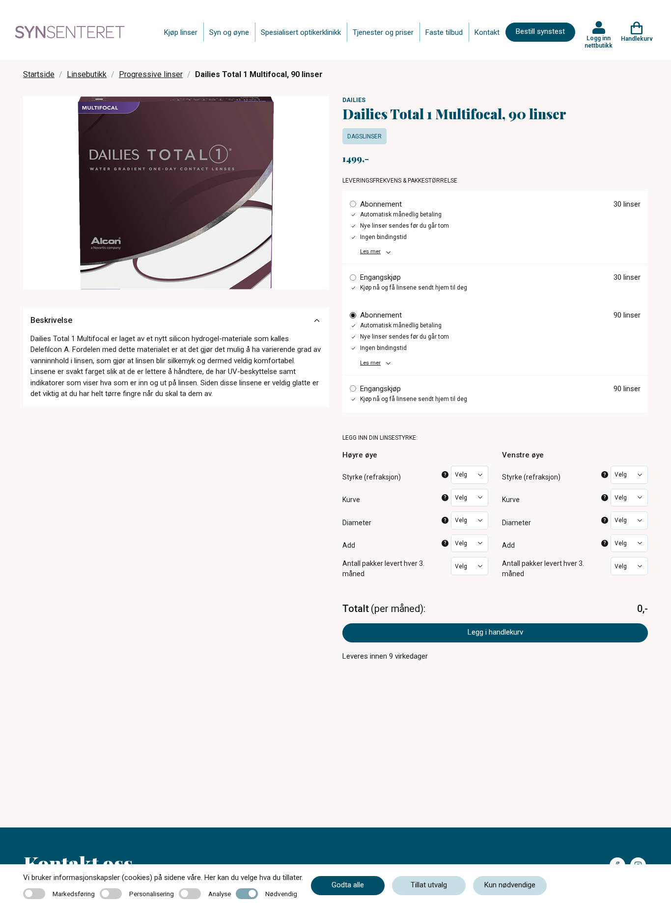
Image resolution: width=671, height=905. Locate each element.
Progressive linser (151, 74)
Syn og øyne (229, 32)
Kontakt (487, 32)
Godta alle (348, 884)
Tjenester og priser (383, 32)
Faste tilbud (444, 32)
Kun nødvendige (509, 884)
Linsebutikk (87, 74)
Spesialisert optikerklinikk (301, 32)
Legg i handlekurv (495, 632)
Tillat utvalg (429, 884)
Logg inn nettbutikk (598, 42)
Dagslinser (364, 136)
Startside (39, 74)
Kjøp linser (180, 32)
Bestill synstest (540, 31)
